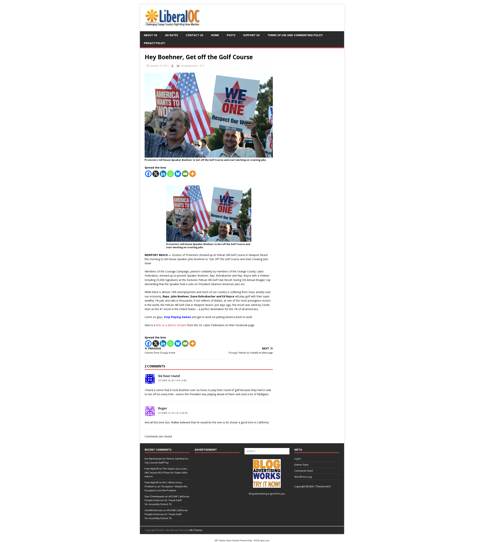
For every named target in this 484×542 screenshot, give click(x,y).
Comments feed (303, 470)
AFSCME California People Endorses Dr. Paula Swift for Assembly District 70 (167, 500)
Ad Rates (171, 35)
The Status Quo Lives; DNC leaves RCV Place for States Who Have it (166, 472)
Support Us (251, 35)
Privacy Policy (154, 43)
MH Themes (196, 530)
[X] (155, 173)
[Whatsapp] (170, 173)
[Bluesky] (178, 173)
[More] (192, 173)
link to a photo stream (171, 325)
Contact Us (194, 35)
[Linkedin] (163, 173)
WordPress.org (303, 476)
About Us (150, 35)
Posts (231, 35)
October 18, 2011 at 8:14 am (172, 380)
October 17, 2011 (159, 65)
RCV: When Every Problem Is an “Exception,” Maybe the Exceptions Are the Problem (166, 486)
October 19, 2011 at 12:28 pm (173, 413)
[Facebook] (148, 173)
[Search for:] (266, 451)
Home (215, 35)
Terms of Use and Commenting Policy (295, 35)
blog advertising (258, 493)
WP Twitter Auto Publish (227, 540)
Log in (297, 458)
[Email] (185, 173)
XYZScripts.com (261, 540)
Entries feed (301, 464)
